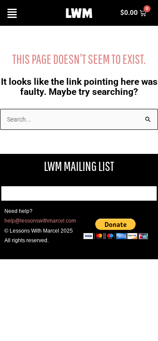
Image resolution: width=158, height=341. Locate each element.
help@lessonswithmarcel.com (40, 221)
